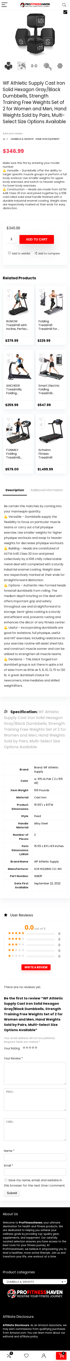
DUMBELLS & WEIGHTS (22, 139)
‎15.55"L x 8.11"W (43, 805)
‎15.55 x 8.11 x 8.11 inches (49, 846)
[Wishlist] (26, 1355)
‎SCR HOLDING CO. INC (48, 869)
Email (8, 1165)
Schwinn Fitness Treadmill (45, 454)
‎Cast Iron (40, 797)
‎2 (35, 835)
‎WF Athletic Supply (46, 861)
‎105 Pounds (41, 790)
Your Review (13, 1058)
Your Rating (12, 1048)
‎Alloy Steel (41, 823)
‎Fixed (37, 816)
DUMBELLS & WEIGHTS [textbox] (33, 1282)
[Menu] (4, 5)
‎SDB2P (38, 876)
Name (9, 1151)
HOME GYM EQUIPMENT (47, 139)
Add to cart (36, 239)
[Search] (64, 5)
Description (15, 490)
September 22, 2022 (47, 883)
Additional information (46, 490)
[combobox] (35, 1281)
